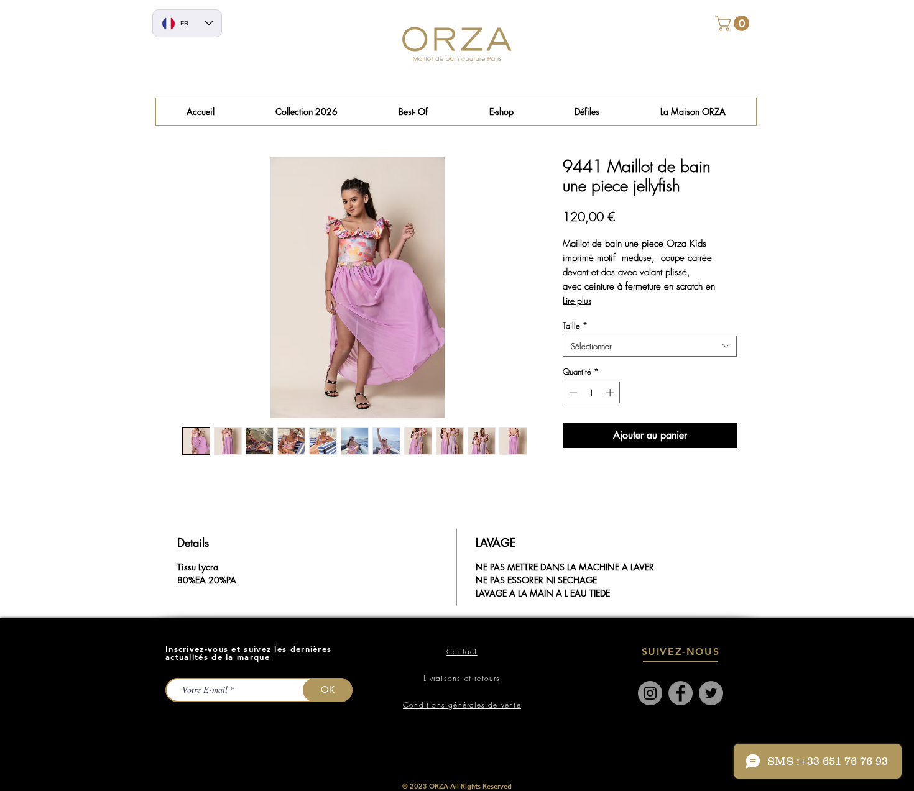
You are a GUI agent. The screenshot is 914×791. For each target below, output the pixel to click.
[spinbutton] (591, 392)
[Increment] (611, 392)
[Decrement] (572, 392)
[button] (413, 111)
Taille (575, 326)
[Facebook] (680, 693)
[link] (734, 23)
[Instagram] (650, 693)
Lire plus (577, 300)
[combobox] (650, 346)
